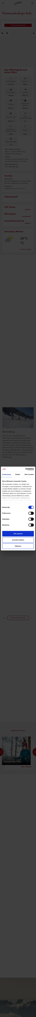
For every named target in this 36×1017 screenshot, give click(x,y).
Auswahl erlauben (18, 540)
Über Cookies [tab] (29, 474)
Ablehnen (18, 546)
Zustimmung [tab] (6, 474)
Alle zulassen (18, 533)
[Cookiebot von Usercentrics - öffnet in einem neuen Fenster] (25, 469)
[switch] (31, 514)
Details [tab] (17, 474)
